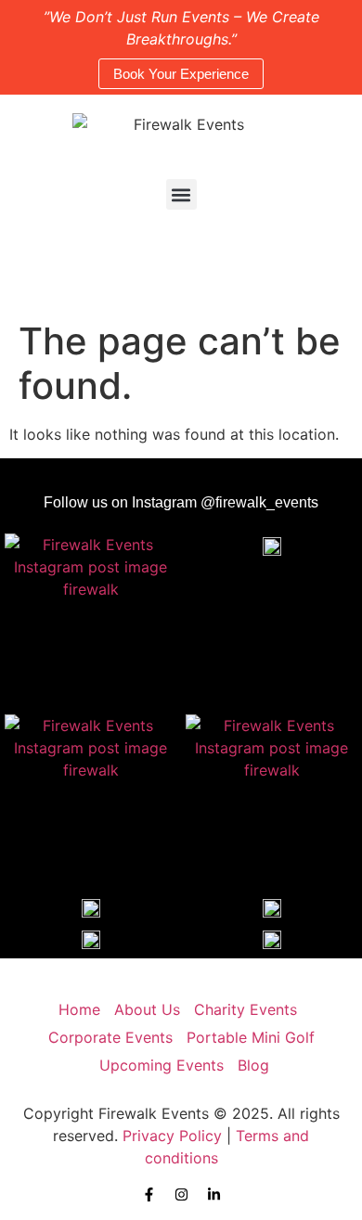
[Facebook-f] (149, 1194)
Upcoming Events (161, 1065)
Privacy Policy (172, 1135)
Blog (253, 1065)
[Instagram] (181, 1194)
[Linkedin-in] (214, 1194)
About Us (147, 1009)
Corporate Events (110, 1037)
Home (79, 1009)
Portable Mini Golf (251, 1037)
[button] (181, 194)
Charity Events (245, 1009)
